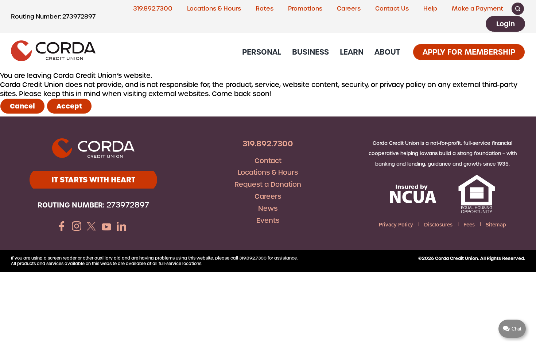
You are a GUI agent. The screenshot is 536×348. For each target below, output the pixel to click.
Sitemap (496, 224)
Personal (261, 52)
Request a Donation (267, 184)
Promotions (305, 8)
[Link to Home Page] (53, 51)
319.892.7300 (152, 8)
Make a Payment (477, 8)
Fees (469, 224)
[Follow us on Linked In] (121, 227)
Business (310, 52)
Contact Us (392, 8)
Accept (69, 106)
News (267, 208)
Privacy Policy (396, 224)
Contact (268, 161)
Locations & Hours (214, 8)
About (387, 52)
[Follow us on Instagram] (76, 227)
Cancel (22, 106)
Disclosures (438, 224)
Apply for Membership (469, 52)
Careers (349, 8)
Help (430, 8)
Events (267, 220)
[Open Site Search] (518, 9)
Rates (264, 8)
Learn (352, 52)
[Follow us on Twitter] (91, 227)
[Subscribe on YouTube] (106, 227)
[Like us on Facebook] (61, 227)
